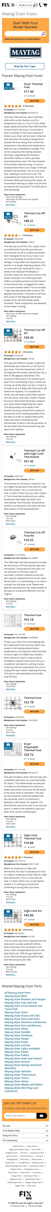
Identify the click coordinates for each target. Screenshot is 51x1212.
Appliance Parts (16, 1179)
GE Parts (24, 1153)
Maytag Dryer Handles (17, 1032)
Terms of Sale (35, 1205)
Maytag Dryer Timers (17, 1078)
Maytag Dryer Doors (16, 1012)
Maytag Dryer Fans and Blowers (23, 1025)
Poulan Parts (10, 1162)
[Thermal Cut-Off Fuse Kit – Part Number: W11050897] (13, 538)
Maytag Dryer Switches (18, 1071)
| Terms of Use (16, 1205)
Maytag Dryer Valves (17, 1081)
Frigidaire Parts (12, 1153)
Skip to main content (25, 15)
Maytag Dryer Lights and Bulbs (22, 1048)
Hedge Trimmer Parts (33, 1182)
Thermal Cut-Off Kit (34, 214)
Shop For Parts (10, 1135)
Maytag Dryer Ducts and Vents (22, 1018)
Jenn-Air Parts (12, 1156)
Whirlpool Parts (38, 1162)
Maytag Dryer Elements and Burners (25, 1022)
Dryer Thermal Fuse (33, 85)
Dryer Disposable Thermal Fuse (32, 747)
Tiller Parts (31, 1185)
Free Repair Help (11, 1130)
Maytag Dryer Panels (17, 1051)
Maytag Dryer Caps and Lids (21, 1002)
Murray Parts (37, 1159)
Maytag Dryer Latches (17, 1045)
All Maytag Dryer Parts (18, 992)
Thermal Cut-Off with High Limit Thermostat (34, 454)
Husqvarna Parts (37, 1153)
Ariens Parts (31, 1146)
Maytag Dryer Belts (16, 996)
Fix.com (6, 1125)
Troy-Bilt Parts (23, 1162)
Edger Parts (19, 1185)
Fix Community (10, 1140)
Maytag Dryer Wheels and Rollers (24, 1084)
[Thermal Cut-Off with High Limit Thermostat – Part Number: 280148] (13, 456)
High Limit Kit (33, 911)
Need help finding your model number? (22, 39)
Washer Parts (16, 1169)
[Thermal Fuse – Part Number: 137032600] (13, 703)
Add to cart (34, 101)
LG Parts (39, 1156)
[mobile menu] (13, 5)
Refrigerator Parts (31, 1169)
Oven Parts (36, 1172)
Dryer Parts (12, 1172)
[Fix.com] (6, 5)
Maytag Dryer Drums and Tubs (22, 1015)
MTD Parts (25, 1159)
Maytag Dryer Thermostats (20, 1074)
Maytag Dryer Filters (16, 1028)
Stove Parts (24, 1172)
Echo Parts (36, 1149)
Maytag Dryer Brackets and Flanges (25, 999)
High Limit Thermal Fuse (32, 836)
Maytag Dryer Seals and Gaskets (23, 1058)
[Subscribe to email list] (41, 1116)
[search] (35, 5)
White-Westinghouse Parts (16, 1166)
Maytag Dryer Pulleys (17, 1055)
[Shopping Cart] (45, 5)
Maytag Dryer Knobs (16, 1041)
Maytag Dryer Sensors (17, 1061)
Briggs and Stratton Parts (19, 1149)
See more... (11, 204)
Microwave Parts (31, 1176)
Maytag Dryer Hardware (18, 1035)
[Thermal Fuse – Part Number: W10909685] (13, 620)
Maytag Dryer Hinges (17, 1038)
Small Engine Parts (14, 1182)
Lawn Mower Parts (32, 1179)
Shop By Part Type (25, 66)
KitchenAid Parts (26, 1156)
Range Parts (16, 1176)
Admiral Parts (18, 1146)
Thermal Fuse (32, 615)
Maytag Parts (12, 1159)
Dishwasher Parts (37, 1166)
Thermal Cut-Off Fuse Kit (34, 534)
